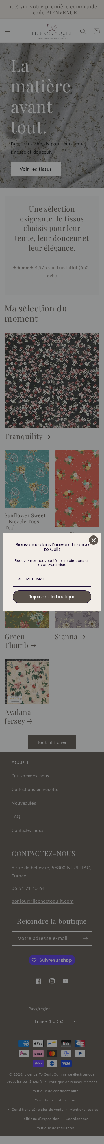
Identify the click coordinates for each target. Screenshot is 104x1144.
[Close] (94, 540)
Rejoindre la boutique (52, 596)
